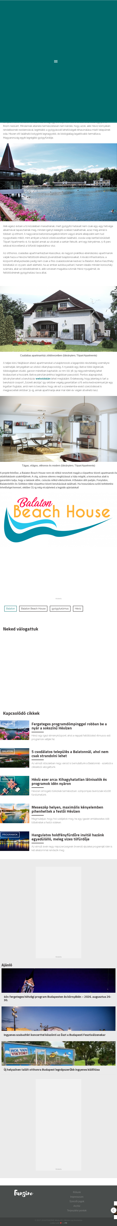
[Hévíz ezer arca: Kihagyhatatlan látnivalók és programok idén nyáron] (14, 785)
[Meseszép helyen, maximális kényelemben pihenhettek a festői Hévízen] (14, 813)
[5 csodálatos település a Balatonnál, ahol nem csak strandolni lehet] (14, 757)
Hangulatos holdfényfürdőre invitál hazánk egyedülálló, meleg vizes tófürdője (68, 837)
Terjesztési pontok (77, 1210)
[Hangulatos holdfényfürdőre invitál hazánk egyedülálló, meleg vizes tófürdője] (14, 841)
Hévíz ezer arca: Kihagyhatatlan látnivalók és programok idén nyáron (69, 782)
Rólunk (77, 1192)
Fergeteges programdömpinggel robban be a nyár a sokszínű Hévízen (69, 726)
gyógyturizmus (60, 608)
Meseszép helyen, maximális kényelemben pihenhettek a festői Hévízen (67, 809)
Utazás (6, 806)
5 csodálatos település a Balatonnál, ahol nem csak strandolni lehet (70, 754)
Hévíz (78, 608)
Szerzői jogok (76, 1201)
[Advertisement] (57, 670)
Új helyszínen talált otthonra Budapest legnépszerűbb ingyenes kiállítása (52, 1069)
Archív (76, 1206)
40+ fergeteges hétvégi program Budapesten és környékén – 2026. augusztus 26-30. (57, 998)
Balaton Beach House (33, 608)
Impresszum (76, 1197)
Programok (10, 834)
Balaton (10, 608)
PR (66, 1223)
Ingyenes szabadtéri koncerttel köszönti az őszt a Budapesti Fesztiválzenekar (55, 1034)
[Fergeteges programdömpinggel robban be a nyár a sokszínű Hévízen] (14, 730)
